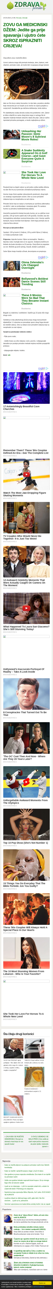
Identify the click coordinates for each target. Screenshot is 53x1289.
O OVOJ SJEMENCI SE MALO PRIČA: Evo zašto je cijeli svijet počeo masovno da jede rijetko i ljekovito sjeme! (38, 1141)
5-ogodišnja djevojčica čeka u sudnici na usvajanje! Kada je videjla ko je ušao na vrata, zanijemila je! (31, 1253)
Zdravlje (24, 18)
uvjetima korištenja (38, 1287)
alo (9, 355)
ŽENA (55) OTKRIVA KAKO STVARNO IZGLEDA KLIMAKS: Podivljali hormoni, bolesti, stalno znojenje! (29, 1265)
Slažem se (42, 1283)
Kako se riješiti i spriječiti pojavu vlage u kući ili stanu (23, 1171)
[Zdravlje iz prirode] (26, 10)
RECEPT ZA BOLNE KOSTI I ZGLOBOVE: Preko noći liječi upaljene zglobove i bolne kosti (14, 1119)
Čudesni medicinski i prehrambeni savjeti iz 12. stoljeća (32, 1091)
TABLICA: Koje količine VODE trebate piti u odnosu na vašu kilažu (34, 1062)
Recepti (18, 18)
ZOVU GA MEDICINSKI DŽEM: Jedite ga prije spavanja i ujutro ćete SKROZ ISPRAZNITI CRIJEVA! (25, 35)
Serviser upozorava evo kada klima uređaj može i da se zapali (27, 1204)
